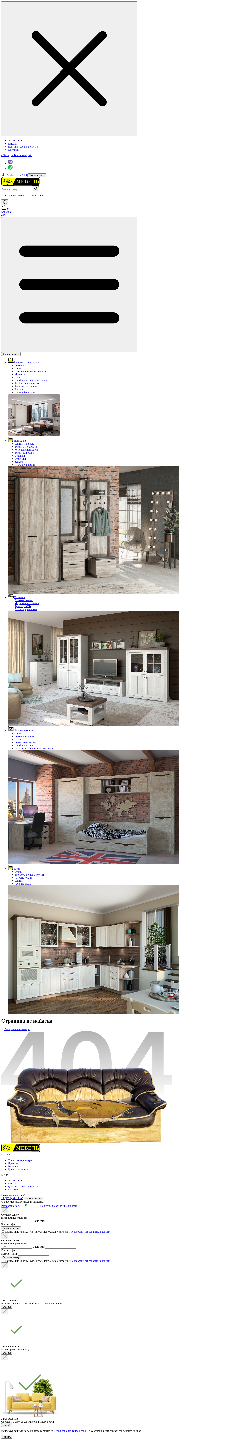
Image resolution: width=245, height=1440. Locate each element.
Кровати (19, 368)
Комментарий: (9, 1253)
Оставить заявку (11, 1228)
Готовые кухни (23, 877)
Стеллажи (20, 458)
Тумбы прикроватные (27, 383)
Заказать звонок (37, 175)
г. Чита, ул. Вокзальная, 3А (16, 155)
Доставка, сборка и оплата (23, 146)
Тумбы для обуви (24, 452)
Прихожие (14, 1163)
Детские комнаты (18, 1169)
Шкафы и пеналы (25, 443)
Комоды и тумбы (24, 736)
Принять (7, 1437)
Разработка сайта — (13, 1205)
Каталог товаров (11, 354)
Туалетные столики (26, 386)
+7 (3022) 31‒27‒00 (16, 175)
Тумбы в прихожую (26, 446)
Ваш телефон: (9, 1224)
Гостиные (13, 1166)
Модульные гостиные (27, 603)
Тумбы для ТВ (23, 606)
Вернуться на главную (17, 1029)
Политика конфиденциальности (58, 1205)
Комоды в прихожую (26, 449)
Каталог (12, 143)
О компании (15, 140)
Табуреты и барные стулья (29, 874)
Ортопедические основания (30, 371)
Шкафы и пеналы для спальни (32, 380)
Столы (18, 739)
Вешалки (20, 455)
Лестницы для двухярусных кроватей (36, 748)
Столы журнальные (26, 609)
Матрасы (20, 374)
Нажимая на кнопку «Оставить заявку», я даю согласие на (57, 1231)
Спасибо (7, 1307)
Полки (18, 377)
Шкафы (19, 880)
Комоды (19, 365)
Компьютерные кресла (27, 742)
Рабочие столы (23, 883)
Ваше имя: (39, 1220)
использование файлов (71, 1430)
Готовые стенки (24, 600)
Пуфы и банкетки (25, 392)
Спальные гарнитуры (20, 1160)
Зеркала (19, 389)
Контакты (13, 149)
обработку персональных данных (91, 1231)
